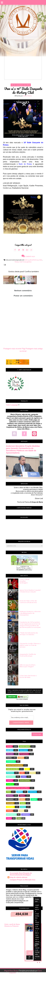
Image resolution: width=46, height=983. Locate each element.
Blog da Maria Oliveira (11, 971)
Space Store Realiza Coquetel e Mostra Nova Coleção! (30, 591)
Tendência (10, 784)
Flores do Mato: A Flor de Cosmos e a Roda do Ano (28, 601)
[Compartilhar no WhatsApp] (31, 250)
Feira (8, 792)
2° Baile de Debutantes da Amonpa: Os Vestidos (28, 633)
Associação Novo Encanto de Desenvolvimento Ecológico (21, 874)
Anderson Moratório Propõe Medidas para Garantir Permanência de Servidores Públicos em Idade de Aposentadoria (23, 449)
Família (9, 758)
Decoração (10, 803)
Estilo (40, 260)
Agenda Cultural (24, 746)
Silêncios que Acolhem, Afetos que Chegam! (27, 665)
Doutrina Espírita (24, 780)
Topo (40, 980)
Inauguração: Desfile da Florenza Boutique (27, 655)
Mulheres (10, 795)
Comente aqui (30, 256)
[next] (40, 962)
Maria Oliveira (27, 96)
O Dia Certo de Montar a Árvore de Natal (27, 676)
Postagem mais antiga (34, 349)
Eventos (9, 746)
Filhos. (33, 773)
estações (9, 810)
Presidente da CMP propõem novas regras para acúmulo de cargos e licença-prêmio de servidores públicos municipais (30, 624)
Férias (21, 810)
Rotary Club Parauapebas (23, 262)
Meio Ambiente (11, 814)
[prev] (37, 962)
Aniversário (10, 807)
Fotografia (10, 799)
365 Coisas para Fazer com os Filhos (18, 788)
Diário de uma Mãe (12, 769)
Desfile (23, 803)
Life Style (9, 750)
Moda (27, 769)
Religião (34, 799)
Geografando (11, 761)
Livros (23, 776)
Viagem (22, 795)
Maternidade (23, 750)
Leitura (22, 799)
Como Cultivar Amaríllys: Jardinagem (24, 581)
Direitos (19, 792)
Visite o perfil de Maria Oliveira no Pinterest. (12, 925)
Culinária (9, 780)
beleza (26, 260)
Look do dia (32, 792)
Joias (19, 818)
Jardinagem (25, 814)
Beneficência (34, 260)
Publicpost (10, 773)
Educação (10, 754)
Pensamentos (24, 754)
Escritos (21, 758)
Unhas (9, 818)
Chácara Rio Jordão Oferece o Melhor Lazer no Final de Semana (30, 645)
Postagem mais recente (12, 349)
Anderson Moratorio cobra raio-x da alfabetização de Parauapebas (30, 613)
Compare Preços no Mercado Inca (22, 880)
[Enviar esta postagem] (4, 264)
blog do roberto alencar (18, 877)
